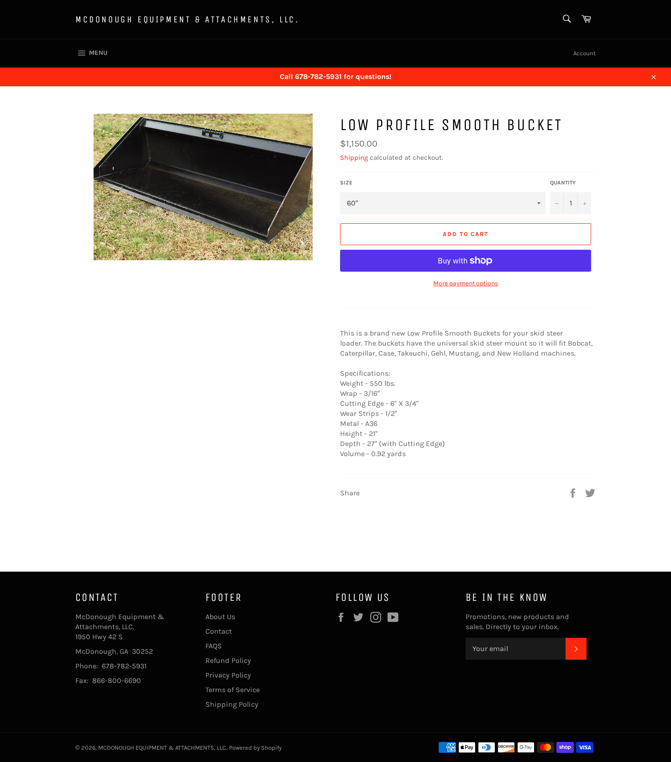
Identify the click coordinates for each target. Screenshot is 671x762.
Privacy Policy (228, 675)
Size (346, 182)
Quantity (563, 182)
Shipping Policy (231, 704)
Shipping (354, 157)
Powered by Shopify (255, 747)
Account (584, 53)
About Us (220, 616)
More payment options (465, 283)
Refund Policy (228, 660)
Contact (218, 631)
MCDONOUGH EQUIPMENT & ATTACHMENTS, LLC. (187, 19)
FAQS (213, 645)
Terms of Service (232, 689)
